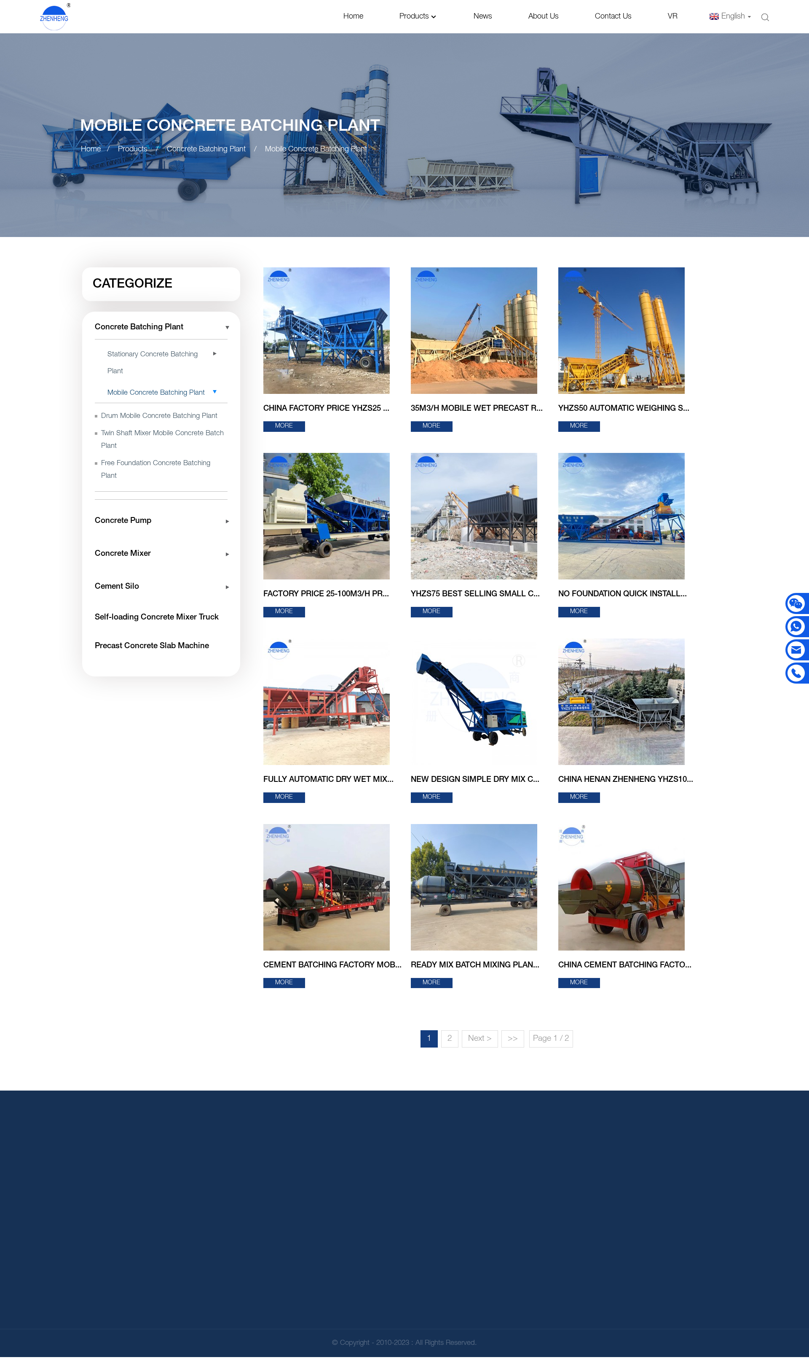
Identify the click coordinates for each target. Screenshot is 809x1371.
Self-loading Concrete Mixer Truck (157, 617)
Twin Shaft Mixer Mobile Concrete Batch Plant (162, 439)
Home (353, 16)
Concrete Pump (123, 521)
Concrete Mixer (123, 554)
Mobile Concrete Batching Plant (316, 149)
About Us (543, 16)
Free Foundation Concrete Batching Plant (155, 469)
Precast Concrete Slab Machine (152, 646)
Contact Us (613, 16)
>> (513, 1038)
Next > (480, 1038)
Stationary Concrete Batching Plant (152, 362)
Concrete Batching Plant (206, 149)
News (483, 16)
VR (673, 16)
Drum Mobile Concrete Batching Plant (159, 416)
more (284, 426)
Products (414, 16)
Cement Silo (117, 586)
